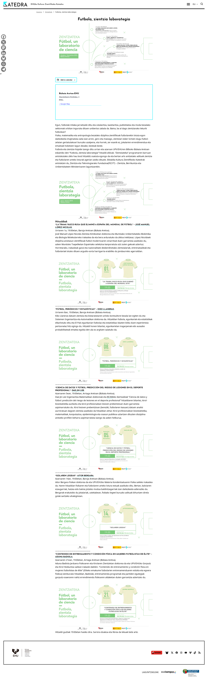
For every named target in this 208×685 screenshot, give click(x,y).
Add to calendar (66, 80)
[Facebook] (3, 36)
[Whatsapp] (3, 63)
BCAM (110, 396)
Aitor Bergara (85, 476)
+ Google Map (64, 104)
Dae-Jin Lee (78, 390)
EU (194, 4)
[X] (3, 42)
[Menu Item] (188, 4)
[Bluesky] (3, 58)
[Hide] (1, 74)
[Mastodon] (3, 47)
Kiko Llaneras (106, 309)
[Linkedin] (3, 52)
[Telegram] (3, 69)
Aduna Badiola (63, 557)
